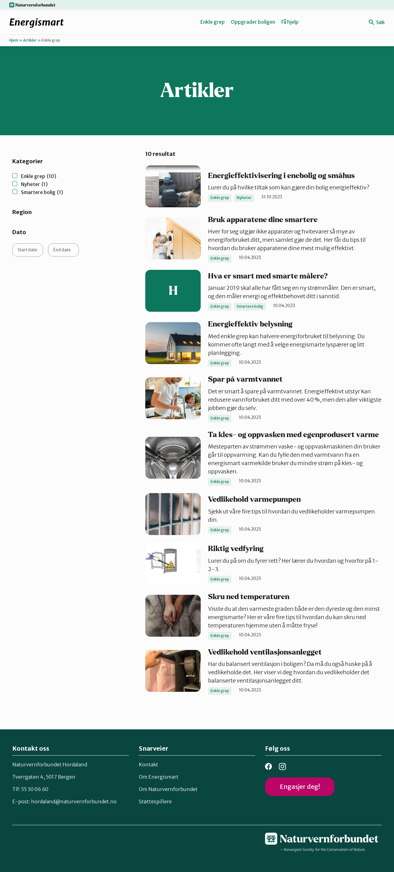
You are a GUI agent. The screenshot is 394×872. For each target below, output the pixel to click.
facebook (268, 766)
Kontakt (148, 764)
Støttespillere (155, 801)
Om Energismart (159, 777)
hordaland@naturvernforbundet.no (74, 801)
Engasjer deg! (300, 786)
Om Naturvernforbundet (168, 789)
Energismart (36, 22)
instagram (282, 766)
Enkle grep (212, 22)
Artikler (30, 40)
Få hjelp (290, 22)
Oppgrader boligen (253, 22)
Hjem (13, 40)
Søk (380, 22)
